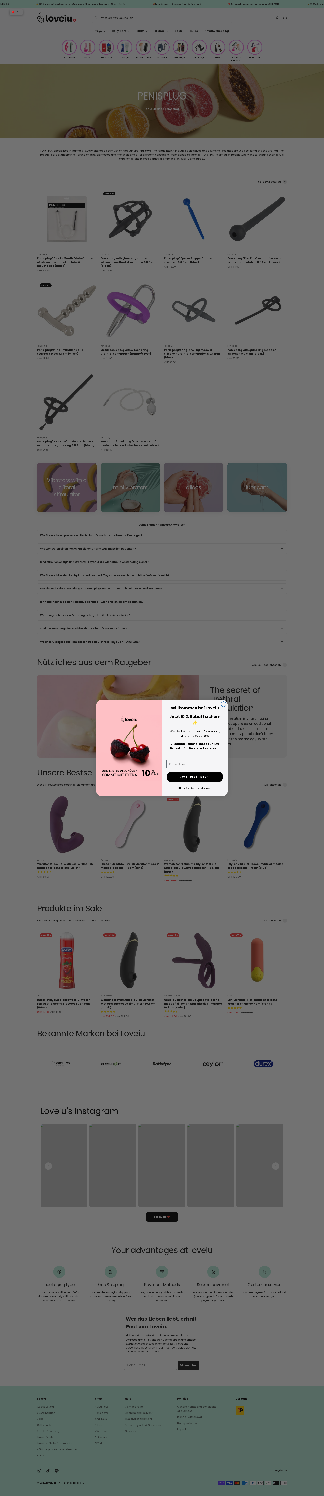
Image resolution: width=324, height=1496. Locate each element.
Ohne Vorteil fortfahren (195, 788)
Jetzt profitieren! (195, 777)
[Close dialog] (223, 704)
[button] (16, 12)
